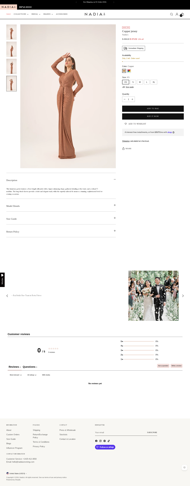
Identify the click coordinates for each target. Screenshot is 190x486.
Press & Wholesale (67, 430)
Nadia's (125, 35)
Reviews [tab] (15, 366)
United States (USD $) (17, 473)
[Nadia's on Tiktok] (109, 441)
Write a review (176, 366)
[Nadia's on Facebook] (96, 441)
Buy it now (153, 116)
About (8, 430)
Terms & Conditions (41, 442)
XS (125, 82)
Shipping (125, 141)
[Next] (114, 2)
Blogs (8, 443)
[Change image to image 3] (11, 66)
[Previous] (76, 2)
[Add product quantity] (132, 99)
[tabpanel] (95, 392)
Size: (126, 77)
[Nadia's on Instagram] (100, 441)
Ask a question (163, 366)
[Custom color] (129, 71)
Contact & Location (67, 439)
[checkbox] (46, 375)
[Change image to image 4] (11, 83)
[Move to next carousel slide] (181, 256)
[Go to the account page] (177, 14)
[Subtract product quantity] (124, 99)
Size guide (130, 87)
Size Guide (11, 439)
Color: (128, 66)
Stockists (63, 434)
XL (154, 82)
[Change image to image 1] (11, 32)
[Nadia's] (95, 14)
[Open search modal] (171, 14)
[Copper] (124, 71)
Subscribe (152, 432)
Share (129, 148)
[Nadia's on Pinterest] (104, 441)
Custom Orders (13, 434)
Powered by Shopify (13, 480)
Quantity (125, 94)
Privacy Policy (39, 446)
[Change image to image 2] (11, 49)
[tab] (30, 367)
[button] (139, 341)
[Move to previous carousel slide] (175, 256)
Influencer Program (14, 448)
